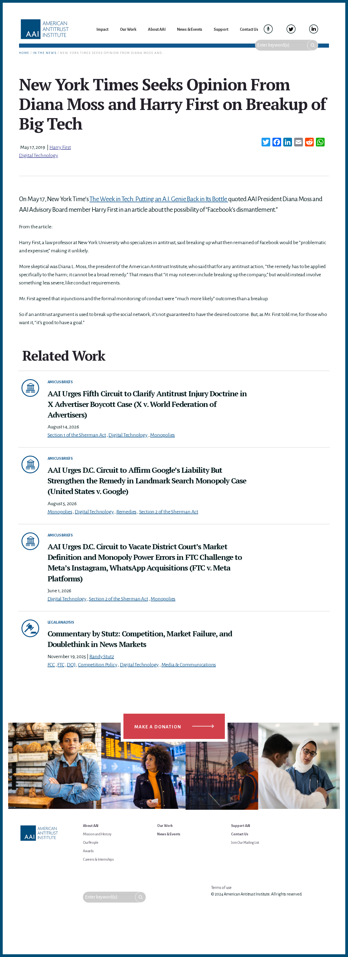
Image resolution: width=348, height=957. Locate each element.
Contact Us (239, 834)
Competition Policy (97, 664)
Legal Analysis (61, 622)
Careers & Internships (98, 859)
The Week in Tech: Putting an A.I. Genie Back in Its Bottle (158, 199)
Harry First (60, 147)
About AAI (90, 826)
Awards (88, 851)
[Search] (312, 45)
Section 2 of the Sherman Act (168, 511)
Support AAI (240, 826)
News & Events (168, 834)
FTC (60, 664)
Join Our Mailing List (245, 843)
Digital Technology (38, 155)
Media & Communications (188, 664)
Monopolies (162, 435)
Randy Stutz (101, 656)
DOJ (71, 664)
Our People (90, 843)
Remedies (126, 511)
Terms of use (221, 887)
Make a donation (157, 727)
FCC (51, 664)
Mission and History (97, 834)
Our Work (165, 826)
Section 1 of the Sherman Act (77, 435)
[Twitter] (265, 143)
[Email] (298, 143)
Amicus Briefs (60, 382)
